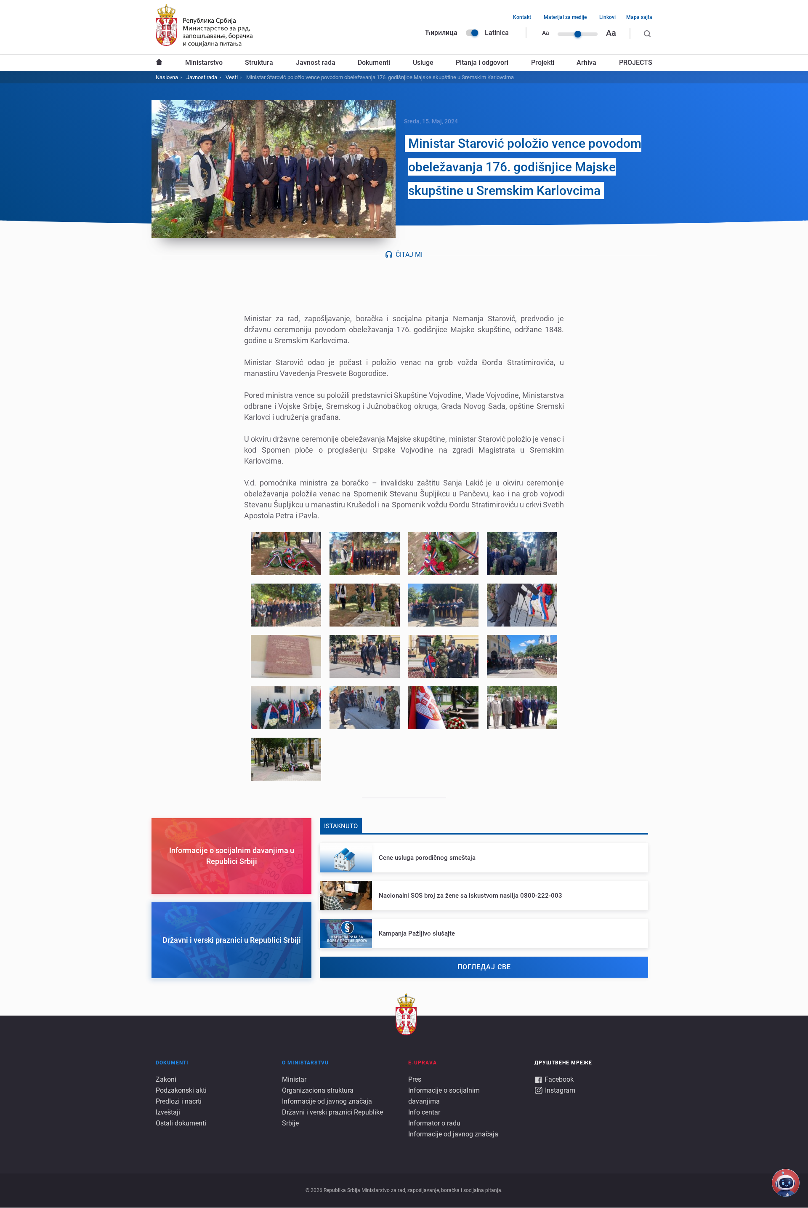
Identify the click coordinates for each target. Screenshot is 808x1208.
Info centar (424, 1112)
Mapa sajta (639, 17)
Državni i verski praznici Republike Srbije (332, 1117)
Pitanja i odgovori (482, 63)
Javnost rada (315, 63)
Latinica (497, 33)
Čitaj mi (409, 255)
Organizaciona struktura (318, 1090)
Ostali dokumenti (181, 1123)
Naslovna (159, 63)
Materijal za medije (565, 17)
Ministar (294, 1079)
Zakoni (166, 1079)
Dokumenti (374, 63)
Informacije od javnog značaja (327, 1101)
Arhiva (586, 63)
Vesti (232, 77)
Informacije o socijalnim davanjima (444, 1095)
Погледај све (484, 967)
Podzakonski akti (181, 1090)
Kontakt (522, 17)
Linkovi (607, 17)
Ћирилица (441, 33)
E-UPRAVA (422, 1063)
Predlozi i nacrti (179, 1101)
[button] (286, 553)
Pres (414, 1079)
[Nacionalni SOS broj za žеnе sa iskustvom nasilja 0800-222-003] (484, 895)
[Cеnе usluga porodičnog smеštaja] (484, 857)
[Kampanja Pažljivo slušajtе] (484, 933)
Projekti (542, 63)
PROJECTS (635, 63)
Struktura (259, 63)
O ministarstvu (305, 1063)
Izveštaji (168, 1112)
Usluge (423, 63)
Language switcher (472, 32)
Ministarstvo (204, 63)
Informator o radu (434, 1123)
